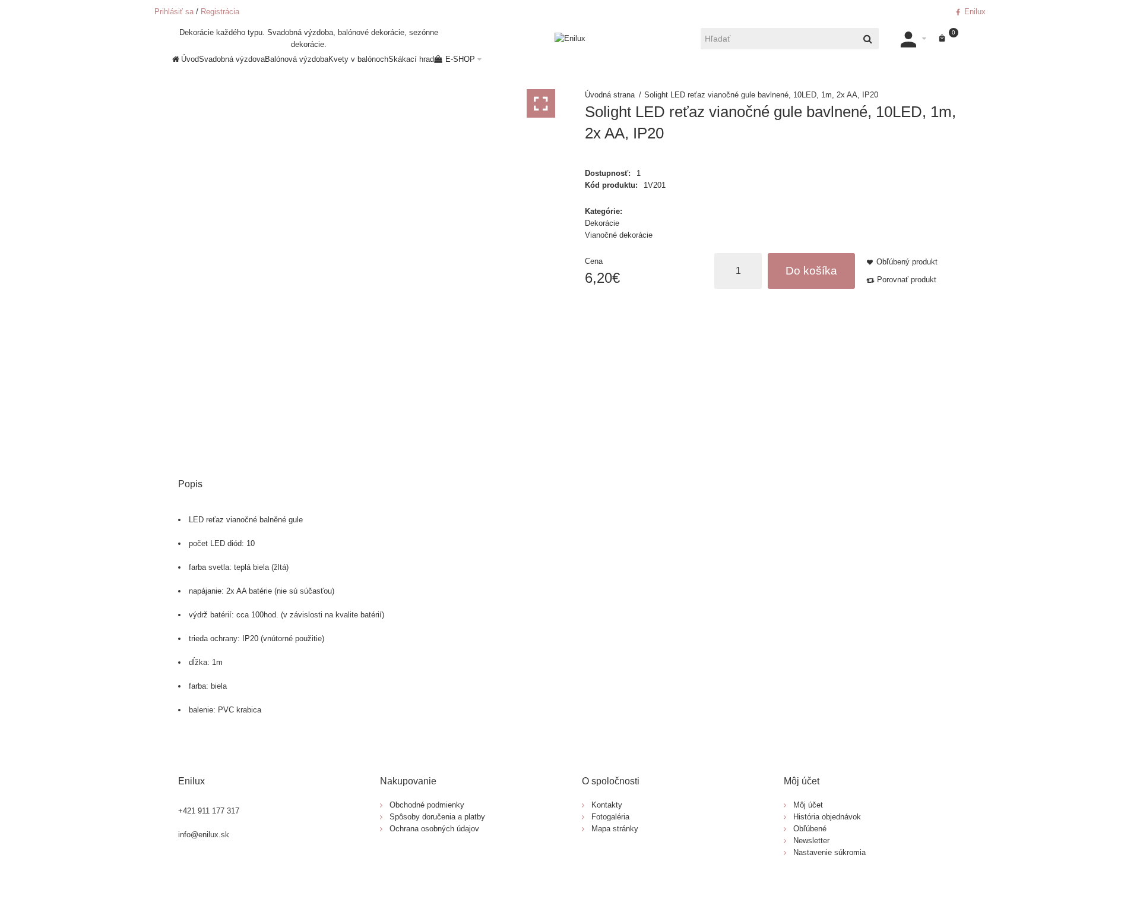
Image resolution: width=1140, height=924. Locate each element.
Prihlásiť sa (174, 11)
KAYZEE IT (619, 891)
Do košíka (811, 270)
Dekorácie (602, 223)
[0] (942, 39)
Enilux (974, 11)
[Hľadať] (868, 38)
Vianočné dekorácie (619, 235)
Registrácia (220, 11)
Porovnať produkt (906, 279)
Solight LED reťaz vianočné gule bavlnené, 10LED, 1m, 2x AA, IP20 (761, 94)
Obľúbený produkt (907, 261)
